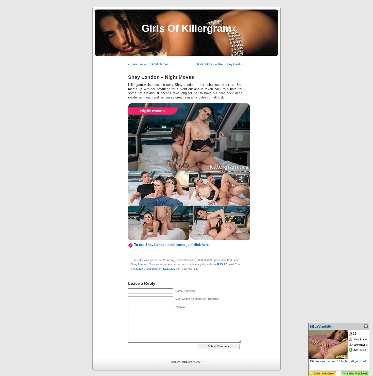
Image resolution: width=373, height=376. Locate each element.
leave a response (147, 268)
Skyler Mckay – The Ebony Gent (218, 64)
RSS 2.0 (222, 264)
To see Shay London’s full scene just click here (171, 245)
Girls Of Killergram (187, 28)
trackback (168, 268)
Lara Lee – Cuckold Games (149, 64)
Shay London (139, 264)
